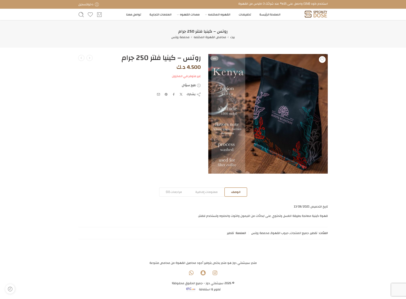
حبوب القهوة (280, 233)
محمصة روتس (180, 37)
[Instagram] (215, 272)
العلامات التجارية (160, 14)
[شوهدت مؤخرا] (10, 289)
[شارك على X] (181, 94)
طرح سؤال (189, 85)
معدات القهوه (190, 14)
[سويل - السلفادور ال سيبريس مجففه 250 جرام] (81, 58)
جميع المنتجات (299, 233)
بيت (232, 37)
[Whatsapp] (191, 272)
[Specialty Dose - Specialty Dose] (316, 14)
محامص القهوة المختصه (210, 37)
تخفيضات (245, 14)
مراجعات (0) (174, 192)
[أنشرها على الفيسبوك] (173, 94)
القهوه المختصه (219, 14)
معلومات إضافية (206, 192)
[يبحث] (81, 15)
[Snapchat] (203, 272)
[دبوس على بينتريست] (166, 94)
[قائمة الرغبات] (322, 59)
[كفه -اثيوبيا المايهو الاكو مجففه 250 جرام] (89, 58)
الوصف (235, 192)
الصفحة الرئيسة (269, 14)
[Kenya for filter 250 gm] (268, 114)
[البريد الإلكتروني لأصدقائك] (158, 94)
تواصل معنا (133, 14)
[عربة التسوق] (99, 15)
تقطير (313, 233)
